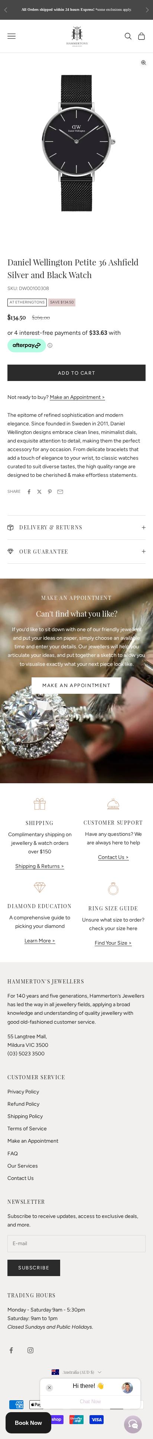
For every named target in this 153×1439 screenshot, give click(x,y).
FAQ (12, 1153)
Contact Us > (113, 857)
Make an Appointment (76, 685)
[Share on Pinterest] (50, 492)
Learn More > (40, 941)
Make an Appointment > (77, 397)
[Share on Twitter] (39, 492)
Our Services (22, 1166)
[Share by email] (60, 492)
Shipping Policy (25, 1116)
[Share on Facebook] (29, 492)
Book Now (28, 1423)
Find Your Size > (113, 943)
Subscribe (33, 1267)
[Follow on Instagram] (30, 1350)
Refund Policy (23, 1104)
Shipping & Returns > (39, 866)
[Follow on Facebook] (11, 1350)
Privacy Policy (23, 1092)
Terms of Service (27, 1128)
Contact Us (20, 1178)
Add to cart (76, 373)
